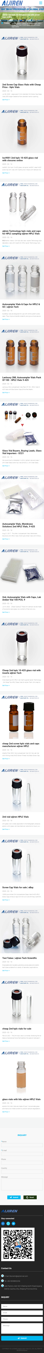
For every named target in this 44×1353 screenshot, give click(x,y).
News (19, 23)
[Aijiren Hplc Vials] (12, 3)
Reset (32, 1197)
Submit (15, 1197)
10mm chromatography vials (31, 23)
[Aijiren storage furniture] (3, 1223)
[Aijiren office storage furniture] (13, 1223)
